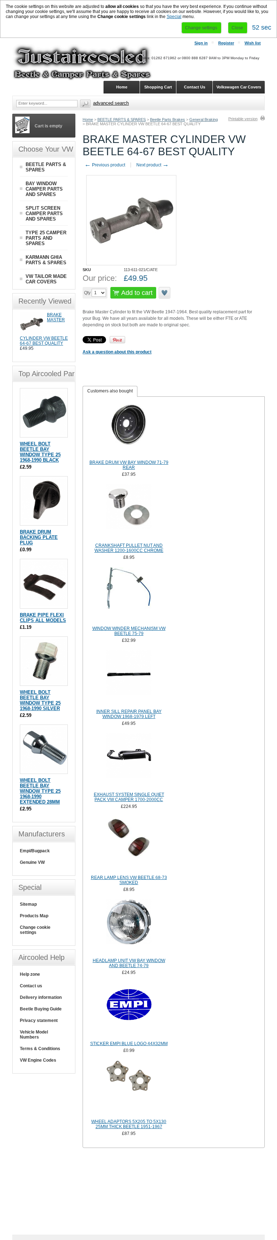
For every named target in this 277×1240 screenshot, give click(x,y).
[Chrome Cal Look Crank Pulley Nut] (129, 512)
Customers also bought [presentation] (110, 390)
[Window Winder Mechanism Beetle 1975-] (129, 595)
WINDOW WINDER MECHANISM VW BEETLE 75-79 (129, 631)
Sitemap (28, 904)
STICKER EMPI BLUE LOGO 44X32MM (129, 1043)
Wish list (253, 43)
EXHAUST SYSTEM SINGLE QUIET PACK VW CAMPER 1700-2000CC (129, 797)
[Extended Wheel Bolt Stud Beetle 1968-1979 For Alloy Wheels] (44, 770)
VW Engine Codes (38, 1060)
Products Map (34, 915)
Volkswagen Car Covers (238, 87)
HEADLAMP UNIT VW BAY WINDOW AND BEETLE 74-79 (129, 963)
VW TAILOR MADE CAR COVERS (46, 279)
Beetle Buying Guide (41, 1008)
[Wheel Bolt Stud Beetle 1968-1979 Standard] (44, 433)
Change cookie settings (35, 930)
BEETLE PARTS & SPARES (121, 119)
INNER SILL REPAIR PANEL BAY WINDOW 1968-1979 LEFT (129, 714)
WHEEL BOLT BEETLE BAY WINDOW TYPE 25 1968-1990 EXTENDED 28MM (40, 791)
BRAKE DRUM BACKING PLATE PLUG (39, 537)
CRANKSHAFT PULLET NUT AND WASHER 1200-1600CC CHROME (128, 548)
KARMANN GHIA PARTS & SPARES (46, 259)
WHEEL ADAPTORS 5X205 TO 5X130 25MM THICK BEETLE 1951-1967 (128, 1124)
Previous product (104, 164)
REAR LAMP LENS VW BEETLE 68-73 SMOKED (129, 880)
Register (226, 43)
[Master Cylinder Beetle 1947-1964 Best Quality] (31, 334)
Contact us (31, 985)
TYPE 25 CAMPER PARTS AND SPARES (46, 238)
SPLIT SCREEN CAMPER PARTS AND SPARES (44, 213)
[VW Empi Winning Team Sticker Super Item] (129, 1010)
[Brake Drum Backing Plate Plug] (44, 522)
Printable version (243, 119)
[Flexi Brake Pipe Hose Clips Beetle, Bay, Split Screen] (44, 605)
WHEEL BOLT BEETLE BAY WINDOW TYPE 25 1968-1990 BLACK (40, 452)
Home (88, 119)
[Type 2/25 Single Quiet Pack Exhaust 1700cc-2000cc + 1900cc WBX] (129, 761)
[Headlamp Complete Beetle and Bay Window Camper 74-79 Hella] (129, 927)
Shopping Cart (158, 87)
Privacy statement (39, 1020)
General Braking (203, 119)
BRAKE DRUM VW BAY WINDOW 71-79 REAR (128, 465)
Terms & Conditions (40, 1048)
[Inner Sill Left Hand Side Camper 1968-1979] (129, 678)
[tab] (110, 391)
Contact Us (194, 87)
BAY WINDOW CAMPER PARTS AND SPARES (44, 189)
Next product (152, 164)
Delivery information (41, 997)
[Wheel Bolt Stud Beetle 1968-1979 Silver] (44, 682)
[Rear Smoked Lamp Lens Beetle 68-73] (129, 844)
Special (174, 16)
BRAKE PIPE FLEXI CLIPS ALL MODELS (43, 617)
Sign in (201, 43)
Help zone (30, 974)
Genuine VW (32, 862)
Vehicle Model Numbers (34, 1035)
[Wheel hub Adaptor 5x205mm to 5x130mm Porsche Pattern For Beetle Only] (129, 1088)
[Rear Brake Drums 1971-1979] (129, 429)
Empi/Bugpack (35, 850)
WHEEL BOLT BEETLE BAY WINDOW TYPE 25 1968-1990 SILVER (40, 700)
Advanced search (111, 103)
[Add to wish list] (165, 293)
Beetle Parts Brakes (167, 119)
